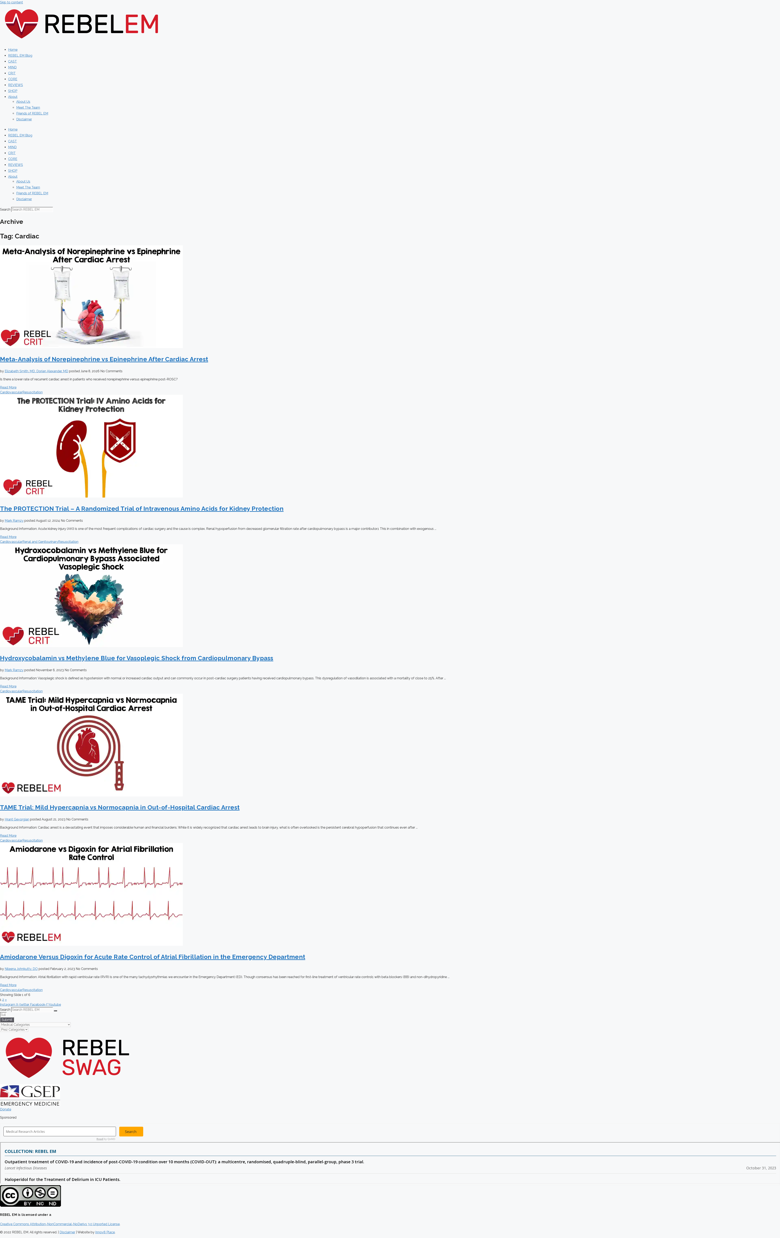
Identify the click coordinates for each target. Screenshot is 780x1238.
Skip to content (11, 2)
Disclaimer (24, 119)
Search (5, 209)
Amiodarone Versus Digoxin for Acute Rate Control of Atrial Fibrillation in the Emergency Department (152, 956)
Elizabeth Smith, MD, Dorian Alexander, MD (36, 371)
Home (12, 50)
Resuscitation (32, 392)
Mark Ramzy (14, 521)
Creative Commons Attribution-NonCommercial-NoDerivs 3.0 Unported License (60, 1224)
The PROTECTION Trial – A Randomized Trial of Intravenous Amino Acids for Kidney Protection (142, 508)
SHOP (12, 91)
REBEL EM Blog (20, 55)
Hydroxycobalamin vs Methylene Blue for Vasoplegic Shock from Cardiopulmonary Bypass (136, 658)
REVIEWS (15, 85)
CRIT (12, 73)
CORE (12, 79)
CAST (12, 61)
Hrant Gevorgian (17, 819)
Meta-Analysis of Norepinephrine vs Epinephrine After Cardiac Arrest (104, 359)
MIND (12, 67)
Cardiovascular (11, 392)
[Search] (55, 1010)
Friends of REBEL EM (32, 113)
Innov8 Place (105, 1232)
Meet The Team (28, 107)
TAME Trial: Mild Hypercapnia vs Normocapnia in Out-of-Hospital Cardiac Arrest (120, 807)
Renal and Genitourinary (40, 542)
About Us (23, 102)
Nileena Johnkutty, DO (21, 969)
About (12, 97)
